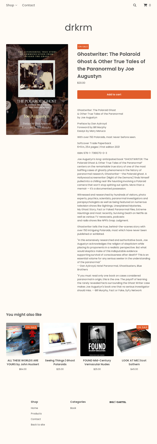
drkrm (78, 27)
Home (34, 408)
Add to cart (114, 94)
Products (36, 413)
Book (73, 408)
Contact (28, 5)
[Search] (135, 5)
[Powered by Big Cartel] (118, 402)
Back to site (38, 424)
